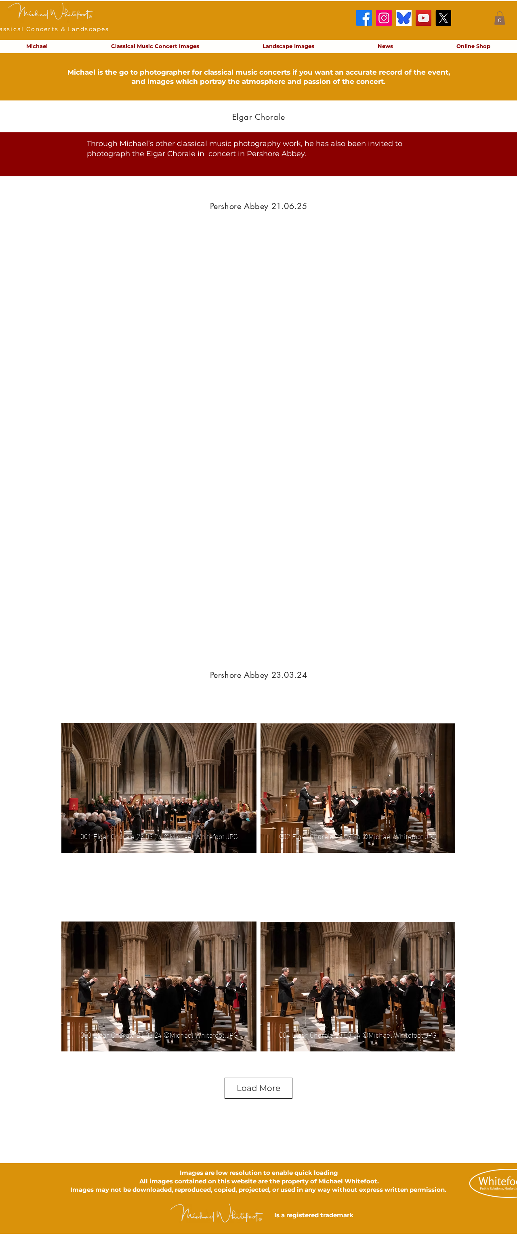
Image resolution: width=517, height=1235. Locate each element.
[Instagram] (384, 18)
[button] (499, 18)
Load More (258, 1088)
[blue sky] (404, 18)
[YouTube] (423, 18)
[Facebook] (364, 18)
